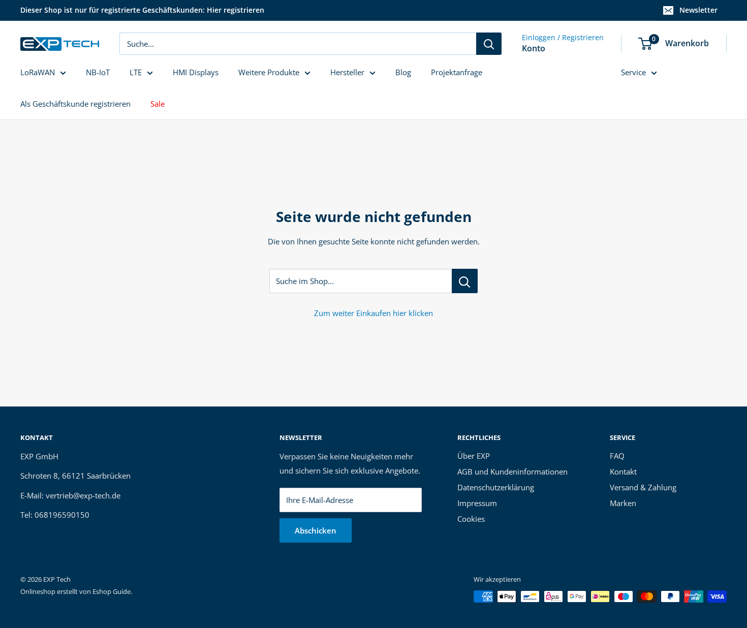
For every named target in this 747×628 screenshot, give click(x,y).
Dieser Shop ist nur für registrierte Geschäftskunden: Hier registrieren (142, 10)
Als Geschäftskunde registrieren (75, 104)
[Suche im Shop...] (465, 281)
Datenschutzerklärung (495, 487)
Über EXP (473, 456)
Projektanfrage (456, 72)
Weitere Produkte (268, 72)
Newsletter (698, 10)
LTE (136, 72)
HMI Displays (196, 72)
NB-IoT (98, 72)
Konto (533, 48)
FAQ (617, 456)
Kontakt (623, 471)
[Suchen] (489, 44)
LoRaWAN (37, 72)
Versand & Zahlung (643, 487)
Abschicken (315, 530)
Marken (623, 503)
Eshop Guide (111, 591)
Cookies (471, 519)
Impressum (477, 503)
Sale (157, 104)
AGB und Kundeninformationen (512, 471)
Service (633, 72)
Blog (403, 72)
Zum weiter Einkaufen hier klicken (373, 313)
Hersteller (347, 72)
